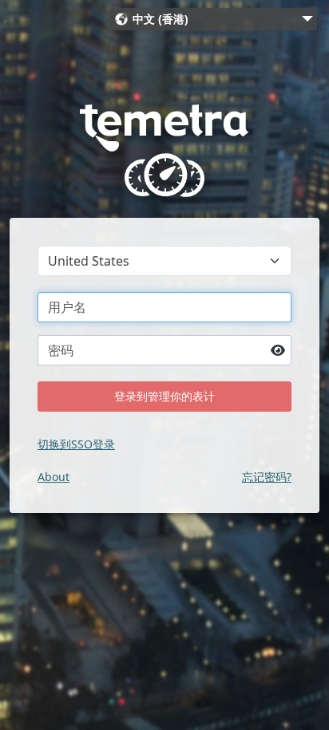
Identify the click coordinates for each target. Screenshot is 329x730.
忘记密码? (266, 476)
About (53, 476)
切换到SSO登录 (76, 444)
